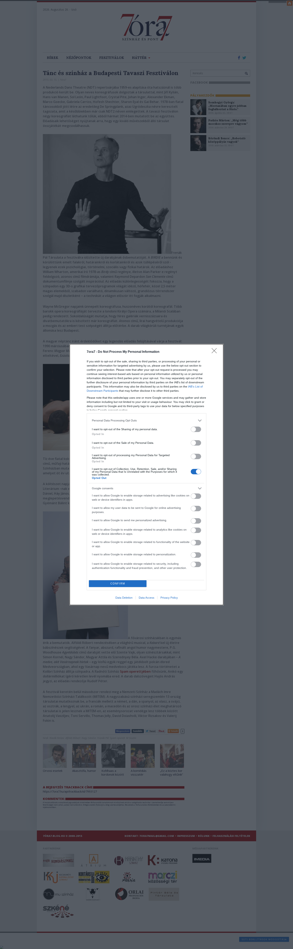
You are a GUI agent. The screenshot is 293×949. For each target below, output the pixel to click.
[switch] (196, 429)
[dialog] (146, 474)
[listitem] (146, 420)
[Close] (215, 352)
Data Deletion (124, 597)
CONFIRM (117, 583)
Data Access (146, 597)
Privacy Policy (169, 597)
